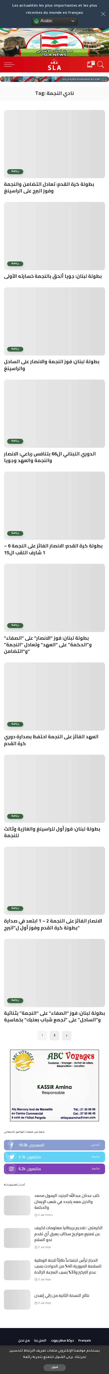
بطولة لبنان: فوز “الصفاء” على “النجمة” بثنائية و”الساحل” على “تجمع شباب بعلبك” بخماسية (54, 1016)
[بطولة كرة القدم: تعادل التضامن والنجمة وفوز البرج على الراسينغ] (54, 144)
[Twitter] (54, 1157)
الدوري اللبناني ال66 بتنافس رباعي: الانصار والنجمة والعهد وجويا (50, 457)
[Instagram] (54, 1169)
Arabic (46, 21)
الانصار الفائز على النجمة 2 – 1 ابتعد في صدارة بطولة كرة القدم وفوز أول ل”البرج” (53, 924)
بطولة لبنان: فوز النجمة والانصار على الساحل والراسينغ (51, 364)
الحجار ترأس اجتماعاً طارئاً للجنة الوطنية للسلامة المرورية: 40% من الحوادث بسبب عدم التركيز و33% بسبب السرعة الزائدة (67, 1266)
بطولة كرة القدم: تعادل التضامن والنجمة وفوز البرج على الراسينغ (49, 187)
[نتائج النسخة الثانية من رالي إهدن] (17, 1300)
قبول (54, 1367)
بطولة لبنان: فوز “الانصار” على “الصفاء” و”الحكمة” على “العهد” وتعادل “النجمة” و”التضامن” (48, 645)
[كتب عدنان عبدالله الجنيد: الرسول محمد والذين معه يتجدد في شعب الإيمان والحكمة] (17, 1205)
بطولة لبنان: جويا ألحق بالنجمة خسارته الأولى (53, 276)
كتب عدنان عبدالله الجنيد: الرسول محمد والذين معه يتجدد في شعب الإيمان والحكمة (66, 1201)
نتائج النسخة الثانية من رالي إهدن (61, 1295)
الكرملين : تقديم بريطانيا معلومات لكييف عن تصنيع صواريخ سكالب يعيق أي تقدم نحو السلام (68, 1233)
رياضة (15, 171)
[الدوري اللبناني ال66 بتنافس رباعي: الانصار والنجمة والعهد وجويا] (54, 414)
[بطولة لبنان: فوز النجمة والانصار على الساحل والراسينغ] (54, 321)
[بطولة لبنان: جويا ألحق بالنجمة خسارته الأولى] (54, 236)
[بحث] (100, 64)
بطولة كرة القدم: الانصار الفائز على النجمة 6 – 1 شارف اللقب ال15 (53, 549)
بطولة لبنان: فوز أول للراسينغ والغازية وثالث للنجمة (52, 832)
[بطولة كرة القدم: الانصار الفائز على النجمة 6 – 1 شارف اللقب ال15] (54, 506)
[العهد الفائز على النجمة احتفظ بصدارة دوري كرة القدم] (54, 696)
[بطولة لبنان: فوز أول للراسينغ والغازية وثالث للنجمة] (54, 789)
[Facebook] (54, 1145)
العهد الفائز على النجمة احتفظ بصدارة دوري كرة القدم (51, 740)
